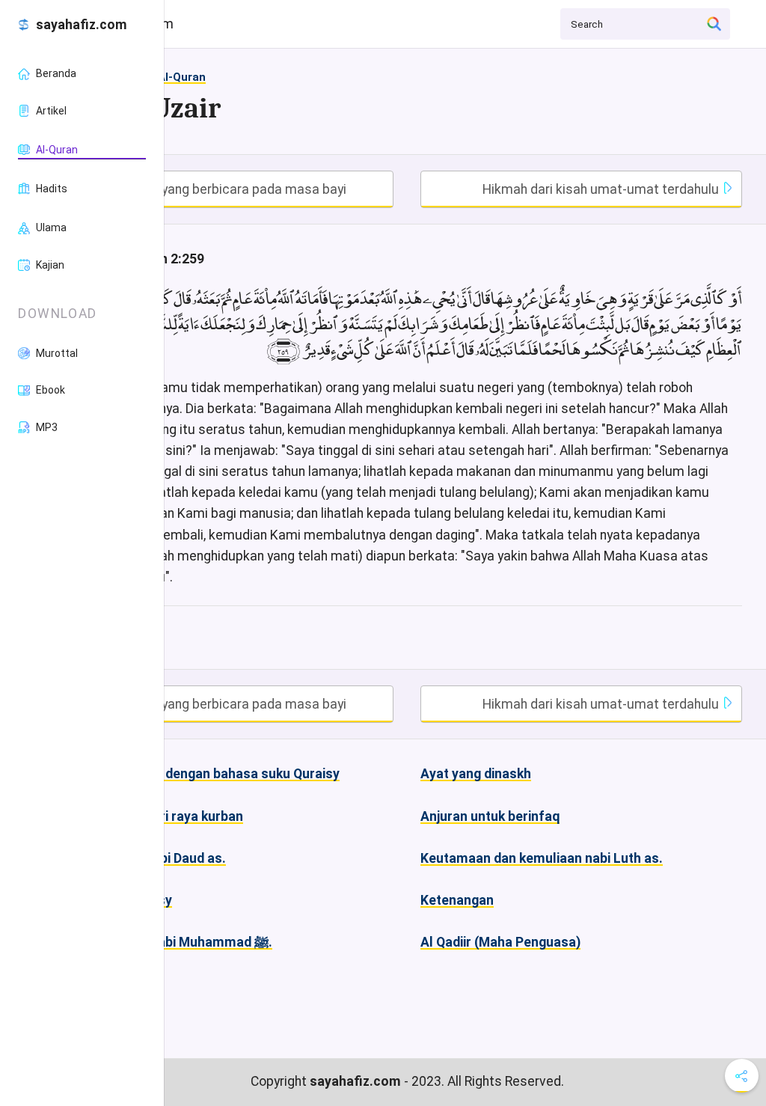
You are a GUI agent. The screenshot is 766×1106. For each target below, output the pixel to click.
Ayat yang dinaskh (475, 773)
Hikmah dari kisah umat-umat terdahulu (602, 189)
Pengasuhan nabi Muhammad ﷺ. (172, 942)
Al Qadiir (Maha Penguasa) (500, 942)
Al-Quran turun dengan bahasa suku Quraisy (206, 773)
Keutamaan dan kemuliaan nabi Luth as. (541, 858)
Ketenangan (457, 900)
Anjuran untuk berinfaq (490, 816)
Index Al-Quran (166, 77)
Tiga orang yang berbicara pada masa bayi (219, 189)
